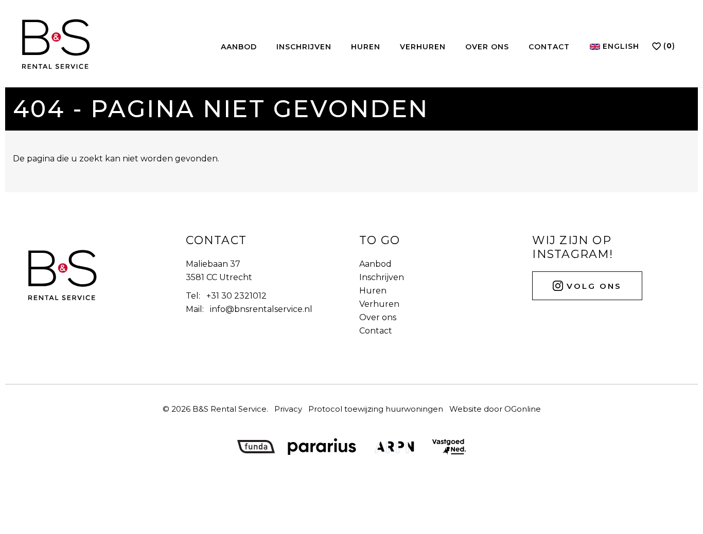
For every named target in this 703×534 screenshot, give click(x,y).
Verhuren (423, 46)
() (669, 45)
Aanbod (239, 46)
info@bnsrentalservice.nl (261, 309)
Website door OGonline (495, 409)
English (619, 46)
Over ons (487, 46)
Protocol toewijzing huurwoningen (375, 409)
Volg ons (592, 286)
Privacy (288, 409)
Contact (549, 46)
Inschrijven (303, 46)
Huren (365, 46)
